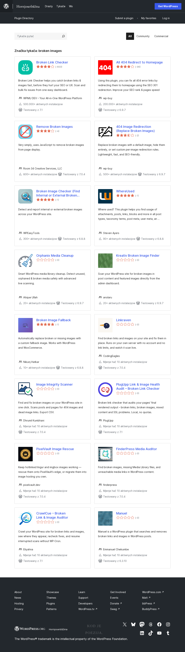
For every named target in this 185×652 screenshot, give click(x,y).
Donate (116, 603)
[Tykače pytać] (63, 36)
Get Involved (118, 592)
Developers (85, 603)
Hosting (19, 603)
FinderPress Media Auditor (136, 449)
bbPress (148, 603)
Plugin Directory (24, 18)
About (18, 592)
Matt (146, 597)
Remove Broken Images (54, 127)
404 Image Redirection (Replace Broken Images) (135, 129)
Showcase (52, 592)
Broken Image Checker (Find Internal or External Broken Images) (58, 193)
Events (114, 597)
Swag (115, 609)
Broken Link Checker (52, 62)
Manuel (121, 513)
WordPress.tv (88, 609)
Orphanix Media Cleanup (55, 255)
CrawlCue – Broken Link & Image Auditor (52, 515)
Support (83, 597)
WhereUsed (125, 191)
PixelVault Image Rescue (55, 449)
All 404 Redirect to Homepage (139, 62)
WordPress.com (153, 592)
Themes (51, 597)
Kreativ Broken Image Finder (138, 255)
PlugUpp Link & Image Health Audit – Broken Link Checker (138, 386)
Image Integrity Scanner (54, 384)
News (17, 597)
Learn (81, 592)
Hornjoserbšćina (58, 629)
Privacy (18, 609)
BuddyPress (151, 609)
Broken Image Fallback (53, 320)
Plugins (50, 603)
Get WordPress (168, 6)
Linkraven (123, 320)
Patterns (51, 609)
